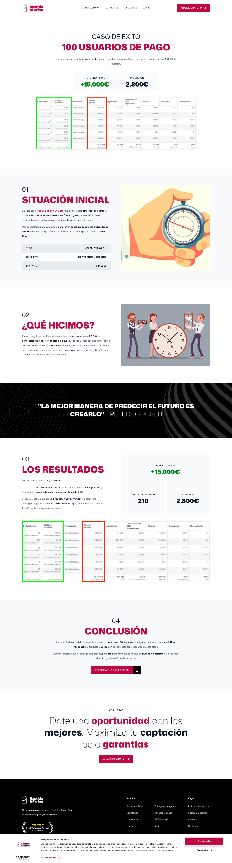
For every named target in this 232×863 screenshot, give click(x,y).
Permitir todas (204, 841)
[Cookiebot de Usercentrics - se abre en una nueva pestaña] (23, 858)
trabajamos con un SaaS (50, 210)
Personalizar (203, 850)
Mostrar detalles (48, 858)
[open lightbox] (116, 123)
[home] (32, 8)
